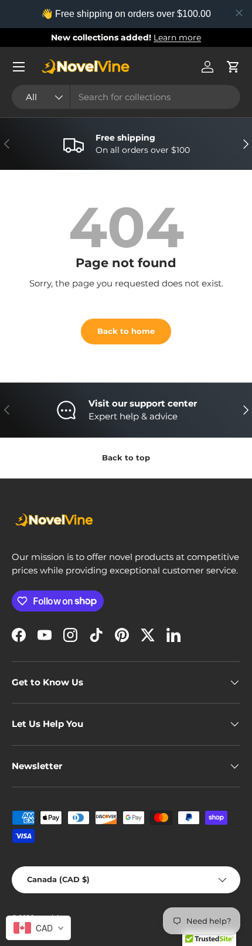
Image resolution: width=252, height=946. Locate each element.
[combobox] (126, 97)
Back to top (126, 457)
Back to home (126, 331)
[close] (239, 12)
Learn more (177, 37)
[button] (233, 67)
